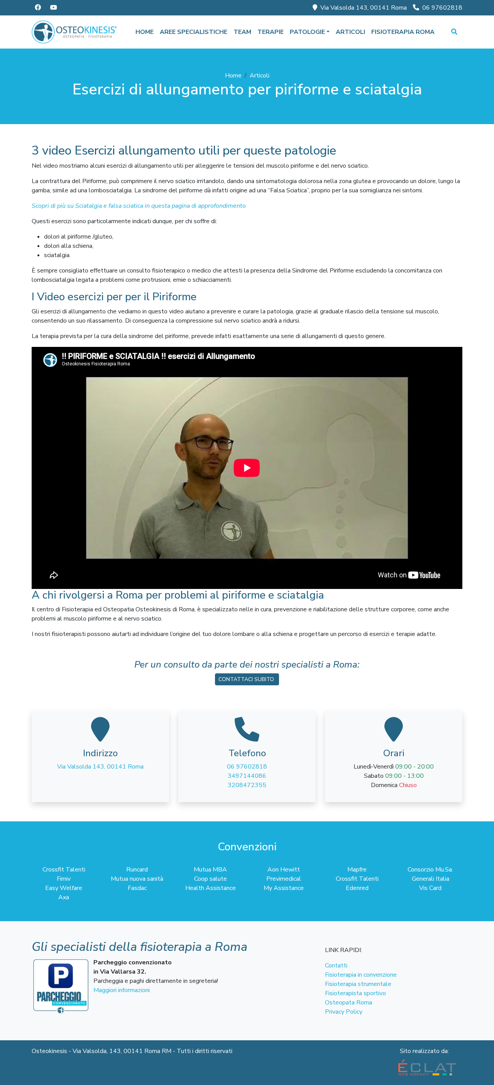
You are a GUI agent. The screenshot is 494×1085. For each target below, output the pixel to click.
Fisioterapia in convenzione (361, 975)
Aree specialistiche (193, 32)
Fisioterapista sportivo (355, 993)
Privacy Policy (343, 1012)
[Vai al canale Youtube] (53, 7)
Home (144, 32)
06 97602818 (442, 7)
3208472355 (247, 785)
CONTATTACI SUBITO (247, 679)
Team (242, 32)
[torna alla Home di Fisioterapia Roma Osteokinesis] (74, 32)
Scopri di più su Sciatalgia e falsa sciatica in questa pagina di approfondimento (139, 206)
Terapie (270, 32)
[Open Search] (454, 32)
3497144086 (247, 776)
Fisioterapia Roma (403, 32)
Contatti (336, 965)
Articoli (350, 32)
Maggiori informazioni (121, 990)
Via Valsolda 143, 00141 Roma (363, 7)
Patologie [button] (307, 32)
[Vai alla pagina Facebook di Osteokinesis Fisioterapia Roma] (38, 7)
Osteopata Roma (348, 1002)
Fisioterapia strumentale (358, 984)
